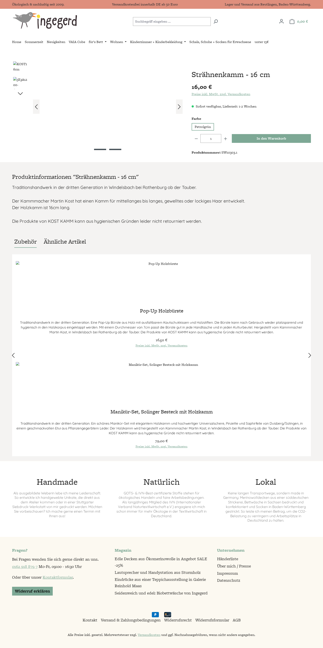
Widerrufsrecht (178, 620)
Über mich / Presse (234, 566)
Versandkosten (149, 634)
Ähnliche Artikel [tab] (65, 241)
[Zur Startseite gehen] (44, 21)
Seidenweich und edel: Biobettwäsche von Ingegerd (161, 593)
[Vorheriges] (36, 107)
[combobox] (172, 21)
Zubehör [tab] (25, 241)
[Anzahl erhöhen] (225, 138)
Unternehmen (231, 550)
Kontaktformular (58, 577)
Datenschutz (228, 580)
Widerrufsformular (212, 620)
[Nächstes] (179, 107)
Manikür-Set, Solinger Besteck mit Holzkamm (162, 412)
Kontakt (90, 620)
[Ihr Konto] (281, 21)
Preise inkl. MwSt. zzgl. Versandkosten (221, 94)
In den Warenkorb (271, 138)
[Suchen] (215, 21)
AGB (237, 620)
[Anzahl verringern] (196, 138)
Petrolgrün (203, 126)
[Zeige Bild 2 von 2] (115, 149)
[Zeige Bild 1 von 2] (100, 149)
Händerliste (227, 559)
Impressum (227, 573)
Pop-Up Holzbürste (161, 311)
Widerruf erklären (32, 591)
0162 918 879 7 (25, 566)
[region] (97, 106)
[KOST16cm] (108, 106)
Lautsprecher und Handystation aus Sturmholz (158, 572)
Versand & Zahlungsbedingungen (131, 620)
